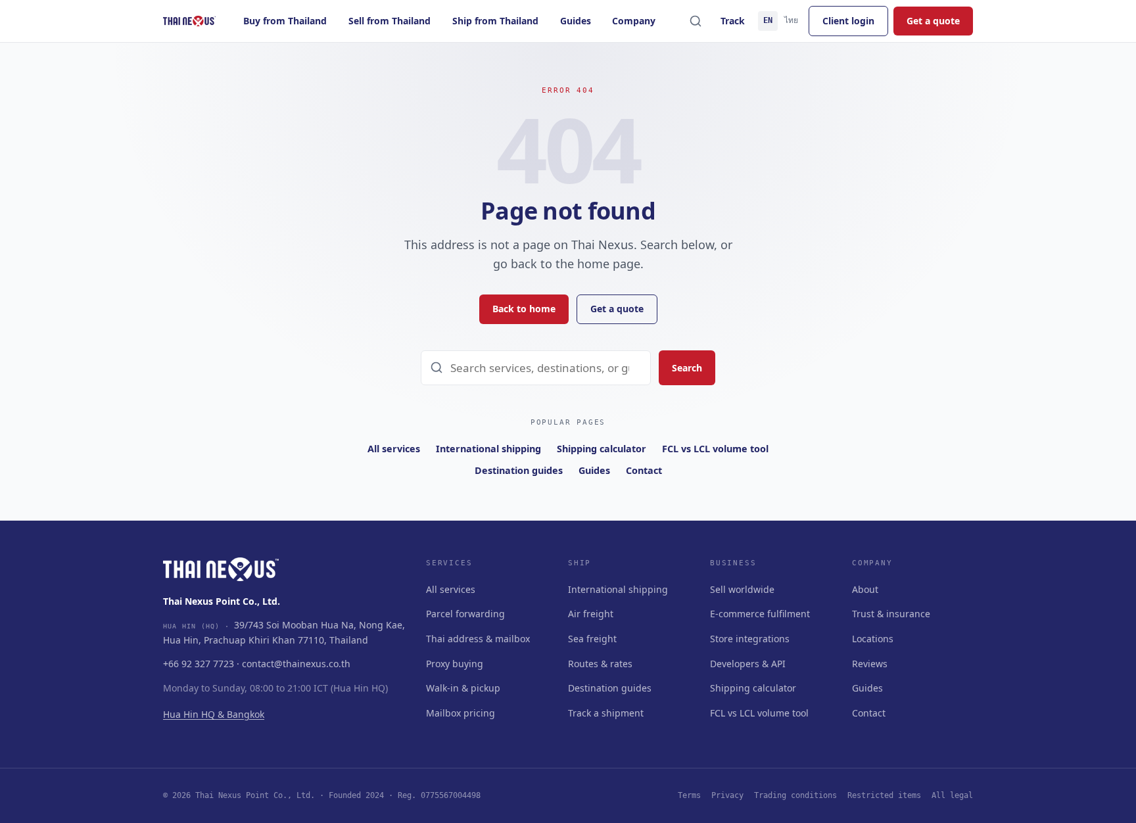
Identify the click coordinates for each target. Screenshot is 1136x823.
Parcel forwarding (465, 613)
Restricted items (884, 795)
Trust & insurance (891, 613)
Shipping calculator (601, 448)
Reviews (870, 663)
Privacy (727, 795)
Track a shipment (606, 713)
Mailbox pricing (460, 713)
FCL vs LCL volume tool (715, 448)
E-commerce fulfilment (760, 613)
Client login (848, 20)
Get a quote (933, 20)
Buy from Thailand (285, 20)
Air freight (590, 613)
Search (687, 368)
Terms (689, 795)
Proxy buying (454, 663)
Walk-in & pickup (463, 688)
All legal (952, 795)
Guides (575, 20)
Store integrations (750, 638)
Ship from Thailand (495, 20)
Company (633, 20)
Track (733, 20)
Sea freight (592, 638)
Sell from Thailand (389, 20)
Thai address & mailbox (478, 638)
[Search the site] (695, 21)
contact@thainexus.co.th (296, 663)
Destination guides (519, 470)
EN (767, 20)
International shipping (488, 448)
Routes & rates (600, 663)
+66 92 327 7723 (198, 663)
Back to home (524, 308)
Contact (644, 470)
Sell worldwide (742, 589)
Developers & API (748, 663)
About (865, 589)
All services (393, 448)
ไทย (791, 20)
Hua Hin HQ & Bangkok (213, 714)
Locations (872, 638)
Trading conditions (795, 795)
